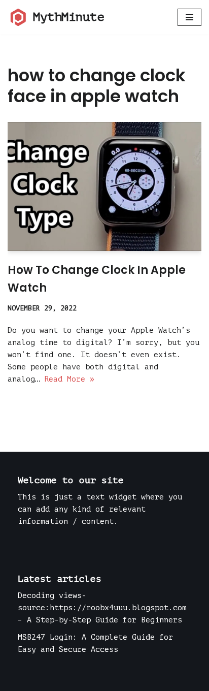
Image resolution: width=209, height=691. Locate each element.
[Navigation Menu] (189, 17)
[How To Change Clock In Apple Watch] (104, 187)
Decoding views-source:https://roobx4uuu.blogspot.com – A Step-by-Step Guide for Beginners (102, 607)
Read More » (69, 379)
